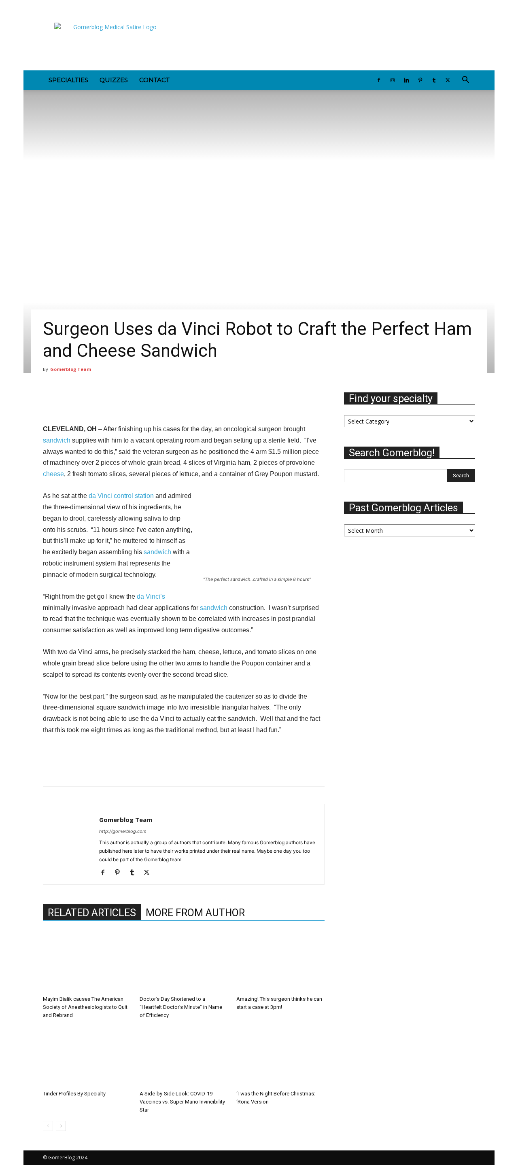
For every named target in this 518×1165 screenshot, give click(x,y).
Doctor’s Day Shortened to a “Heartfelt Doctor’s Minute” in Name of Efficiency (181, 1007)
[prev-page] (48, 1126)
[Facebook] (49, 5)
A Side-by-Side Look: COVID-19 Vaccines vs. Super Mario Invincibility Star (182, 1102)
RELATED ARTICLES (92, 913)
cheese (53, 473)
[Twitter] (116, 5)
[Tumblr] (102, 5)
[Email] (107, 770)
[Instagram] (62, 5)
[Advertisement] (327, 41)
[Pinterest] (89, 5)
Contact (154, 80)
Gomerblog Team (70, 369)
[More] (283, 400)
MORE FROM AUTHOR (195, 913)
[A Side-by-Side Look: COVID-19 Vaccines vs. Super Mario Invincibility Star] (184, 1056)
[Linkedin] (76, 5)
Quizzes (114, 80)
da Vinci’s (151, 596)
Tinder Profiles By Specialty (74, 1094)
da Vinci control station (121, 495)
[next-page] (61, 1126)
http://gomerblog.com (122, 831)
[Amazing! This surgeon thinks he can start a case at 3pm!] (280, 962)
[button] (465, 81)
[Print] (125, 770)
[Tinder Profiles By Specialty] (87, 1056)
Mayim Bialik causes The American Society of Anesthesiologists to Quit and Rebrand (85, 1007)
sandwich (56, 440)
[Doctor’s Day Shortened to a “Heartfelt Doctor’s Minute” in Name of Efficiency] (184, 962)
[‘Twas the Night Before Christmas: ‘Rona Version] (280, 1056)
